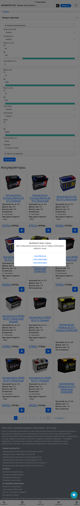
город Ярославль (40, 262)
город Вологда (40, 256)
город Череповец (40, 259)
